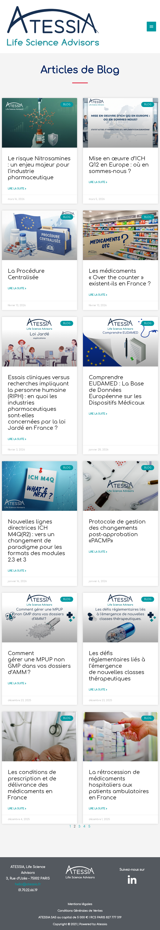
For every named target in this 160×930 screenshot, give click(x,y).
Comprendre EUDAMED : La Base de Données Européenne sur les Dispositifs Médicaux (116, 390)
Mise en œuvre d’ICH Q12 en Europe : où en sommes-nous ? (119, 165)
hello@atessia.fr (28, 884)
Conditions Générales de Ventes (80, 910)
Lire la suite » (17, 188)
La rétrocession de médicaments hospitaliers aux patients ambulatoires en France (119, 785)
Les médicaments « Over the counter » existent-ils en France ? (120, 277)
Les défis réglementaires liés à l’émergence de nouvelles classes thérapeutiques (117, 666)
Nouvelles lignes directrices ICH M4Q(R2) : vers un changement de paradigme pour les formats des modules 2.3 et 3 (36, 541)
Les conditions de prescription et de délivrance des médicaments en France (32, 785)
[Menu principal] (151, 26)
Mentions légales (80, 904)
